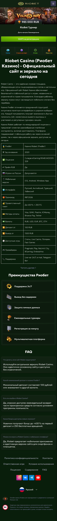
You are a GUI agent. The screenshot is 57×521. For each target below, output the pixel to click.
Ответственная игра (13, 464)
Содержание (31, 469)
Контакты (48, 458)
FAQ (44, 469)
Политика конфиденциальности (21, 458)
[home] (28, 3)
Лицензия (15, 469)
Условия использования (41, 464)
